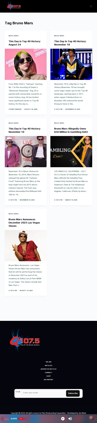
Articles (48, 365)
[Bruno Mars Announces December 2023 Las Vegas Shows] (26, 245)
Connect (48, 372)
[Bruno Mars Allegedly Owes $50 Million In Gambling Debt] (71, 151)
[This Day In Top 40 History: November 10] (26, 151)
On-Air (48, 362)
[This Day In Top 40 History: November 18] (71, 64)
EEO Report (48, 379)
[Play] (63, 419)
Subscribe (73, 393)
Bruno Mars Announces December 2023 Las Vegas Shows (24, 222)
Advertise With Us (48, 369)
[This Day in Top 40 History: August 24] (26, 64)
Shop (48, 376)
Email (18, 392)
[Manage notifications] (91, 417)
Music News (14, 36)
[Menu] (91, 6)
